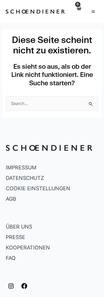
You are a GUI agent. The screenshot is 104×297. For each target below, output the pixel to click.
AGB (11, 199)
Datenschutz (25, 178)
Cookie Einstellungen (38, 188)
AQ (12, 258)
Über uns (19, 227)
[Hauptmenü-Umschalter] (93, 11)
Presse (15, 237)
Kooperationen (28, 248)
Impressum (21, 167)
